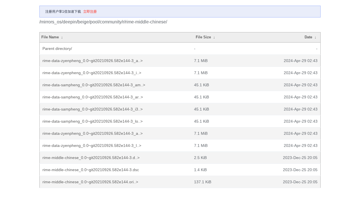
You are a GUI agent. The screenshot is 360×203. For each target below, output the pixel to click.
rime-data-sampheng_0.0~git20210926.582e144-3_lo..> (92, 121)
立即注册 (90, 12)
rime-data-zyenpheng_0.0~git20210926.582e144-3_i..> (91, 72)
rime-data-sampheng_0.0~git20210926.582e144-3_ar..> (92, 97)
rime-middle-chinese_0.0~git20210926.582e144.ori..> (90, 182)
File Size (203, 37)
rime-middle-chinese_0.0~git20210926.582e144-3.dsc (90, 169)
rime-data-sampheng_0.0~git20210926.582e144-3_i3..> (92, 109)
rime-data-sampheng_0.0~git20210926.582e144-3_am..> (93, 85)
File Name (50, 37)
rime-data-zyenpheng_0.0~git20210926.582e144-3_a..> (92, 60)
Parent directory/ (57, 48)
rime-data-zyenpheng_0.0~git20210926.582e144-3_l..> (91, 145)
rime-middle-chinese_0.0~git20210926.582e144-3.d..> (91, 157)
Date (308, 37)
